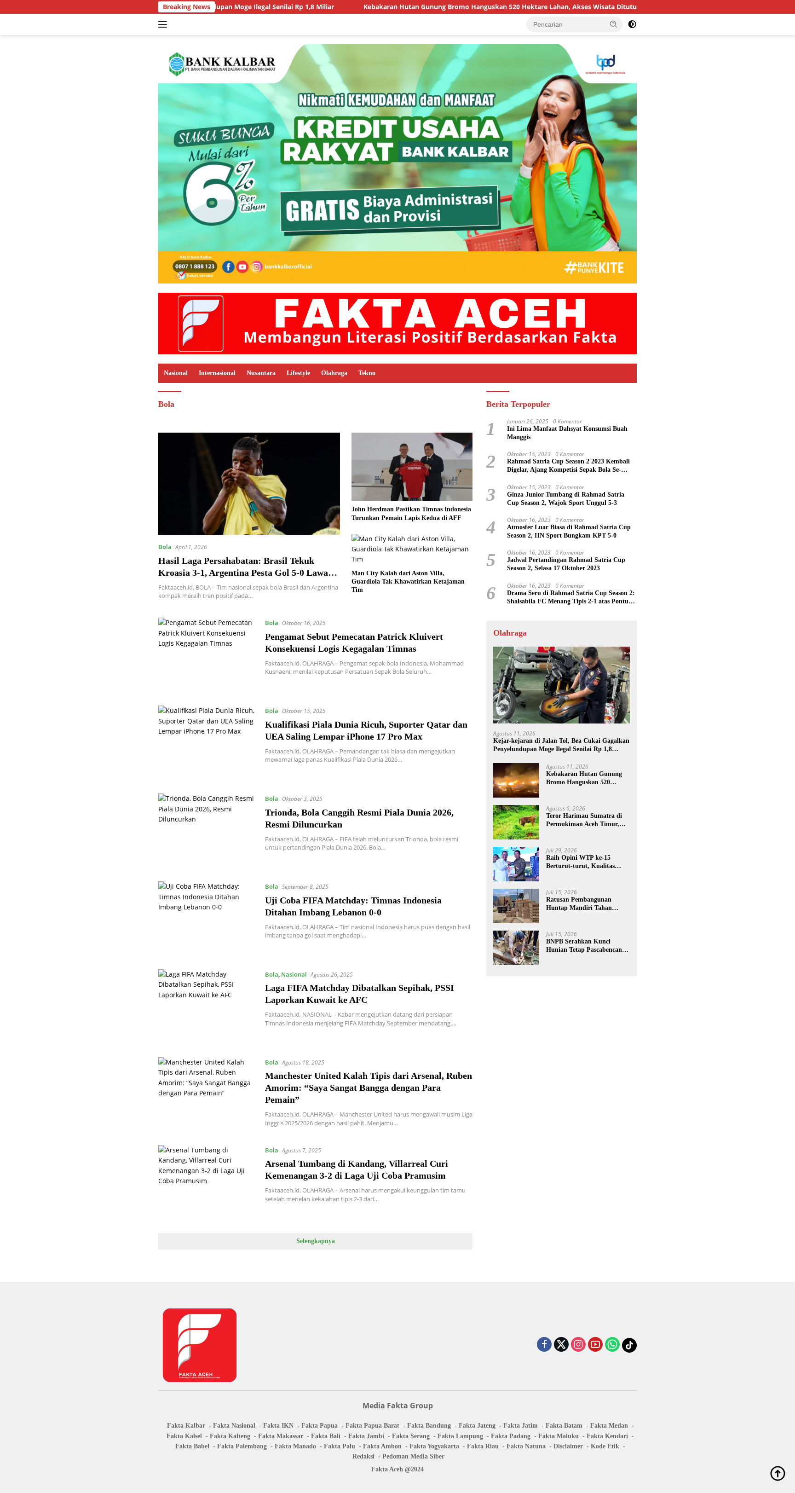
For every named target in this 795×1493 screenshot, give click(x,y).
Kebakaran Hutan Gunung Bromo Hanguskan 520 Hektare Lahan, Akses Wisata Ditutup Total (441, 7)
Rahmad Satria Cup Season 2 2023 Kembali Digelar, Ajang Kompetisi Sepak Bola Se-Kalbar (568, 466)
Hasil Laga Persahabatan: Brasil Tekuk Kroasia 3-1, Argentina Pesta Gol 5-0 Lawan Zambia (245, 573)
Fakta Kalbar (186, 1425)
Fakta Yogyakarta (434, 1446)
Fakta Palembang (242, 1446)
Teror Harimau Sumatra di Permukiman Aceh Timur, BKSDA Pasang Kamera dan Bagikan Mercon (586, 820)
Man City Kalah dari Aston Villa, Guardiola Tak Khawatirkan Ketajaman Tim (408, 581)
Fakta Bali (325, 1436)
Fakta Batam (564, 1425)
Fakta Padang (510, 1436)
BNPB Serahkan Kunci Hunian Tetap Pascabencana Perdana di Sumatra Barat (585, 945)
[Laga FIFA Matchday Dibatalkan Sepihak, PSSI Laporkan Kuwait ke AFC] (207, 1006)
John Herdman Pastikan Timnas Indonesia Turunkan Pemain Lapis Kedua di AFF (411, 513)
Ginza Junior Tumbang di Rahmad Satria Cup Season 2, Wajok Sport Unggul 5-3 (565, 498)
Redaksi (363, 1456)
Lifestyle (298, 373)
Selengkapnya (315, 1241)
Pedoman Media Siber (413, 1456)
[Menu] (164, 24)
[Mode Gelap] (632, 24)
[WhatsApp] (612, 1345)
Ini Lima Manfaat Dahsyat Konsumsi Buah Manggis (567, 432)
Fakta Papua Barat (372, 1425)
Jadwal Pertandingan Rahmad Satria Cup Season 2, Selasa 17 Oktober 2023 (566, 564)
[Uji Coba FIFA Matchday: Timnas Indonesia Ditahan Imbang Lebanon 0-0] (207, 918)
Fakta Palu (339, 1446)
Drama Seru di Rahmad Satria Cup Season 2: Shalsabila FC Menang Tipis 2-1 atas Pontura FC (571, 597)
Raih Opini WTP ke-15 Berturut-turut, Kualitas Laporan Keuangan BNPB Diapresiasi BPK (582, 862)
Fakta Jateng (477, 1425)
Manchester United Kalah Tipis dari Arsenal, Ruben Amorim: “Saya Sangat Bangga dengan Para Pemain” (368, 1088)
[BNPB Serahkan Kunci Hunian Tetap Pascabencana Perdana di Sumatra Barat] (516, 948)
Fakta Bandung (429, 1425)
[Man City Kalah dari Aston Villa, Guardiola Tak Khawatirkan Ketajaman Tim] (411, 549)
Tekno (366, 373)
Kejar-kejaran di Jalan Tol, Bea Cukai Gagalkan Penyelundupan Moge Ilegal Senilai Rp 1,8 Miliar (561, 745)
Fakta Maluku (558, 1436)
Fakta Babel (192, 1446)
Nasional (176, 373)
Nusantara (261, 373)
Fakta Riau (483, 1446)
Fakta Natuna (526, 1446)
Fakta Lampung (460, 1436)
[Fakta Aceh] (397, 322)
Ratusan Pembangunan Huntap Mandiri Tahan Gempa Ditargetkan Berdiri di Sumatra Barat (584, 904)
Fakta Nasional (234, 1425)
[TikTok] (629, 1345)
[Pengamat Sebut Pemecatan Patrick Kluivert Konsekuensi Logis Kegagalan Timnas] (207, 655)
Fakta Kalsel (184, 1436)
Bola (165, 547)
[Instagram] (578, 1345)
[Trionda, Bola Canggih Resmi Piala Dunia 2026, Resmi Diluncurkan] (207, 830)
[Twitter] (561, 1345)
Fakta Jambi (366, 1436)
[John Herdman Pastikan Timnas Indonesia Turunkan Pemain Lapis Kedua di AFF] (411, 467)
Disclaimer (568, 1446)
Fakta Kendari (607, 1436)
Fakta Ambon (382, 1446)
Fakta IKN (278, 1425)
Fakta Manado (295, 1446)
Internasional (217, 373)
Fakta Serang (411, 1436)
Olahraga (334, 373)
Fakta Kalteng (230, 1436)
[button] (614, 24)
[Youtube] (595, 1345)
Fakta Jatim (520, 1425)
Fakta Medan (609, 1425)
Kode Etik (605, 1446)
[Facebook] (544, 1345)
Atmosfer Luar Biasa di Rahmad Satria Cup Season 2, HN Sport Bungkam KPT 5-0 (569, 530)
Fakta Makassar (280, 1436)
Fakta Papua (319, 1425)
